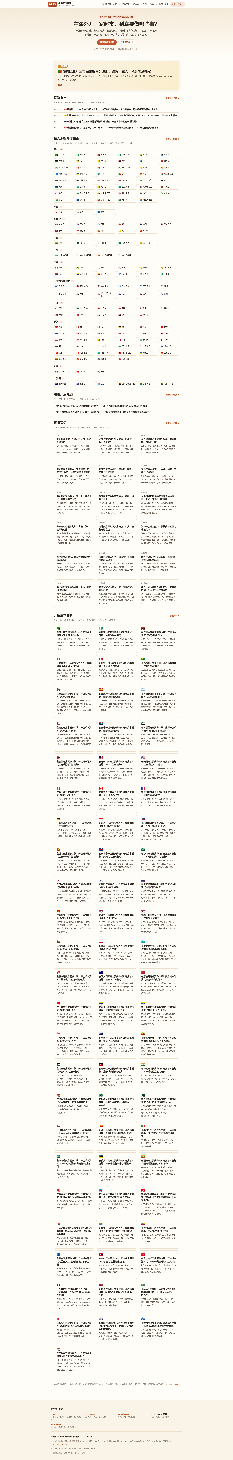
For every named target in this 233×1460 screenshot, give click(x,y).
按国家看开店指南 (107, 42)
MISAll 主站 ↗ (178, 4)
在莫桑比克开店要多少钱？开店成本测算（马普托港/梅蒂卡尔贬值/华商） (116, 1163)
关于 (166, 4)
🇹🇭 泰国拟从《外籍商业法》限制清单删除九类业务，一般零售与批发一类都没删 (100, 121)
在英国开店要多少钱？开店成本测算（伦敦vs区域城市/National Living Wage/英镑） (116, 1325)
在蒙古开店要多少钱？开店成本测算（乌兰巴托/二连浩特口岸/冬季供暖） (74, 1261)
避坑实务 (126, 4)
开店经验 (116, 4)
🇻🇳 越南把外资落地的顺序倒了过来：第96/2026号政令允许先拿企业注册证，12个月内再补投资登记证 (111, 127)
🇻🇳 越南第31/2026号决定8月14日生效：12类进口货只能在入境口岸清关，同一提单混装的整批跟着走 (111, 109)
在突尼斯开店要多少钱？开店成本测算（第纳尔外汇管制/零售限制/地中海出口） (158, 1197)
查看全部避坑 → (172, 423)
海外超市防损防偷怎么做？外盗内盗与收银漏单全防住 (127, 412)
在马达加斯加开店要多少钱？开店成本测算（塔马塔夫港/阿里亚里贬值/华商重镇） (74, 1231)
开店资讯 (144, 4)
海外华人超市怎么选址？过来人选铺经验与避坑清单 (77, 406)
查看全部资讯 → (172, 98)
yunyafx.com (123, 1414)
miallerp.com (89, 1414)
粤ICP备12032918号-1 (78, 1453)
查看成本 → (174, 616)
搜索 (161, 4)
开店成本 (135, 4)
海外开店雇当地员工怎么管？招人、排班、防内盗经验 (78, 412)
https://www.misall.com (60, 1444)
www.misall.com (172, 1384)
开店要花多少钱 (127, 42)
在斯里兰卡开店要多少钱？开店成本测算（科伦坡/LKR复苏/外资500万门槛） (116, 1292)
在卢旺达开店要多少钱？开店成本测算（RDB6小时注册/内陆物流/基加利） (74, 1163)
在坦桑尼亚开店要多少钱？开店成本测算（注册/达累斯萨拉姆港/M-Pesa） (116, 1102)
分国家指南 (106, 4)
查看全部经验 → (172, 395)
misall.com (55, 1414)
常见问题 (153, 4)
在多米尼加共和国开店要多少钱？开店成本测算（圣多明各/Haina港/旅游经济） (74, 1292)
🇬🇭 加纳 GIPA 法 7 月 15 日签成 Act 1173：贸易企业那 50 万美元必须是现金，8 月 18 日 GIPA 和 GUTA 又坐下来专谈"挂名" (121, 115)
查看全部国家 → (172, 139)
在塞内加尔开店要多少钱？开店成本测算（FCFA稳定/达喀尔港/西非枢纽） (158, 1133)
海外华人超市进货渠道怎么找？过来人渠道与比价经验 (125, 406)
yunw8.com (56, 1424)
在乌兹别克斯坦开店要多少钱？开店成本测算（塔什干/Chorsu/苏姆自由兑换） (158, 1292)
